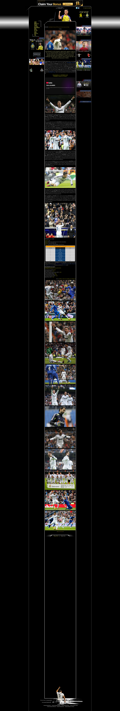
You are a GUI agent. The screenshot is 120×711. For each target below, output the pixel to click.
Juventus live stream (59, 263)
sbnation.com (74, 278)
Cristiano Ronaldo (60, 704)
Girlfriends (37, 27)
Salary (36, 30)
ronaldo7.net (60, 278)
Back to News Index (60, 531)
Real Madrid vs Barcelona (71, 62)
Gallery (36, 26)
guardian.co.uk (69, 278)
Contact (36, 33)
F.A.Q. (35, 31)
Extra (35, 29)
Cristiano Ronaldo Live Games (69, 706)
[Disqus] (60, 553)
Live (35, 35)
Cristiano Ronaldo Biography (56, 705)
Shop (35, 28)
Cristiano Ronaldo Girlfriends (51, 706)
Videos (35, 25)
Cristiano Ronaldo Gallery (65, 705)
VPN (35, 34)
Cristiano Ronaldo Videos (74, 705)
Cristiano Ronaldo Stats (60, 706)
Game (35, 32)
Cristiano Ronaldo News (47, 705)
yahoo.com (64, 278)
